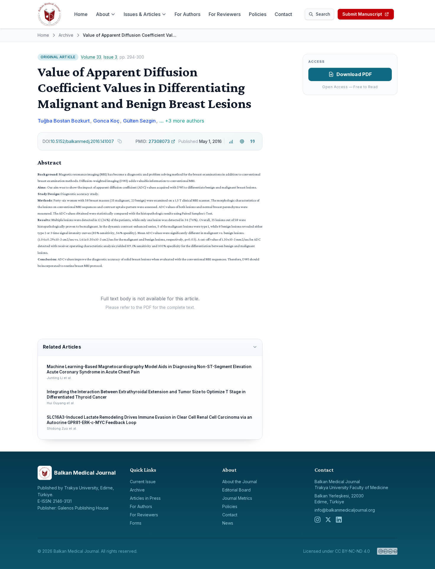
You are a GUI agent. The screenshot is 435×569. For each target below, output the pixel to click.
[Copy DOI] (119, 141)
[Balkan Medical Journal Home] (49, 14)
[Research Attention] (242, 141)
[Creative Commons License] (387, 551)
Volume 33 (91, 56)
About (102, 14)
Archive (66, 35)
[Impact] (231, 141)
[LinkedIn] (339, 520)
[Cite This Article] (252, 141)
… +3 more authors (182, 121)
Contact (283, 14)
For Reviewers (225, 14)
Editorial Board (236, 489)
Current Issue (143, 481)
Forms (135, 523)
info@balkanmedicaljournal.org (345, 509)
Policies (257, 14)
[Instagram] (317, 520)
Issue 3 (110, 56)
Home (81, 14)
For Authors (187, 14)
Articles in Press (145, 498)
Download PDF (354, 74)
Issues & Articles (142, 14)
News (227, 523)
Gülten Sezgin (139, 121)
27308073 (153, 141)
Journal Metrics (237, 498)
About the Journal (239, 481)
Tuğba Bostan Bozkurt (64, 121)
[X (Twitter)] (328, 520)
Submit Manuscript (362, 14)
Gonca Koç (106, 121)
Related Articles (62, 347)
